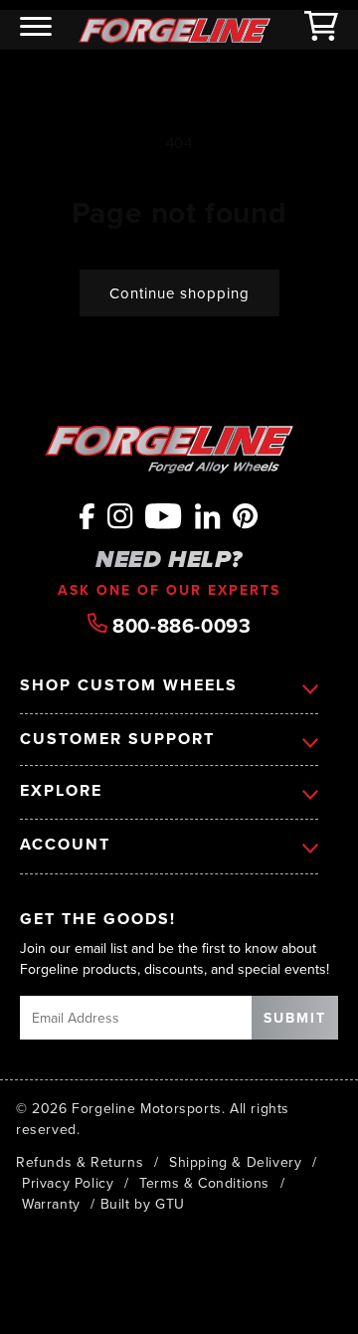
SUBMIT (295, 1018)
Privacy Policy (67, 1183)
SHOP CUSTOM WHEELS (129, 684)
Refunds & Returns (79, 1162)
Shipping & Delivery (235, 1162)
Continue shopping (179, 293)
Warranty (51, 1204)
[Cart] (321, 30)
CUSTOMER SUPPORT (117, 739)
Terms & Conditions (204, 1183)
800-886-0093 (179, 624)
